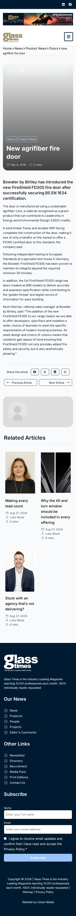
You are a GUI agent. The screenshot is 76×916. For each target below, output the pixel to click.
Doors (53, 48)
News (19, 48)
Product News (36, 48)
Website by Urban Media (38, 902)
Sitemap (28, 892)
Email (7, 822)
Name (7, 807)
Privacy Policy (45, 892)
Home (7, 48)
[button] (22, 70)
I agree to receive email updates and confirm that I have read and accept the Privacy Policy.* (33, 844)
